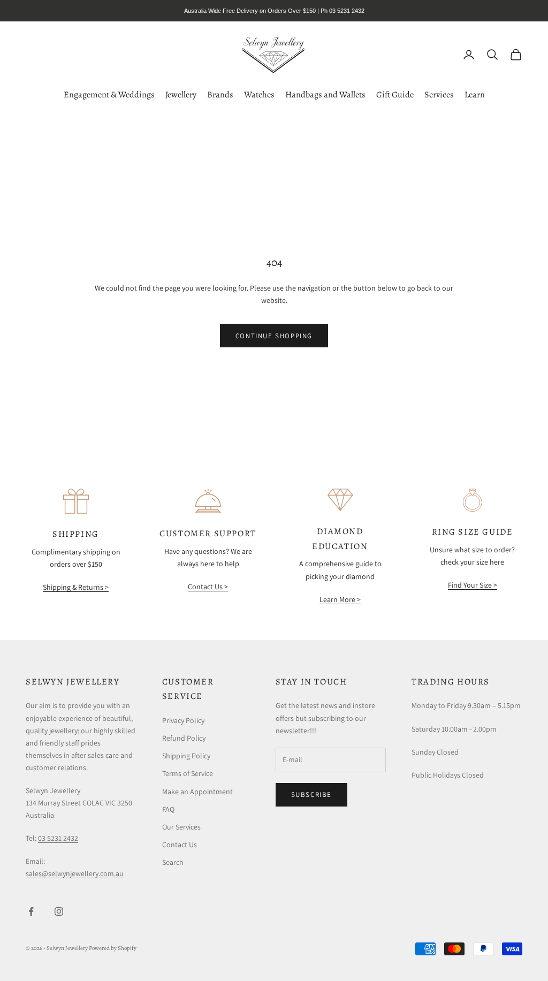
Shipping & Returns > (76, 587)
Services (439, 94)
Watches (259, 94)
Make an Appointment (197, 791)
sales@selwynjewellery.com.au (75, 873)
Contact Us (179, 844)
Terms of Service (187, 773)
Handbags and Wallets (325, 94)
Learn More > (340, 599)
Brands (220, 94)
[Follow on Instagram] (59, 911)
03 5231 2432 (58, 838)
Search (173, 862)
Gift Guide (395, 94)
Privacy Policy (183, 720)
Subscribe (311, 794)
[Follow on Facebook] (31, 911)
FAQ (168, 809)
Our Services (181, 827)
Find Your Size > (472, 585)
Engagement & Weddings (109, 94)
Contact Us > (208, 586)
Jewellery (180, 94)
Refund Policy (184, 738)
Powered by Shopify (112, 948)
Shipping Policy (186, 756)
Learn (475, 94)
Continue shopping (274, 335)
